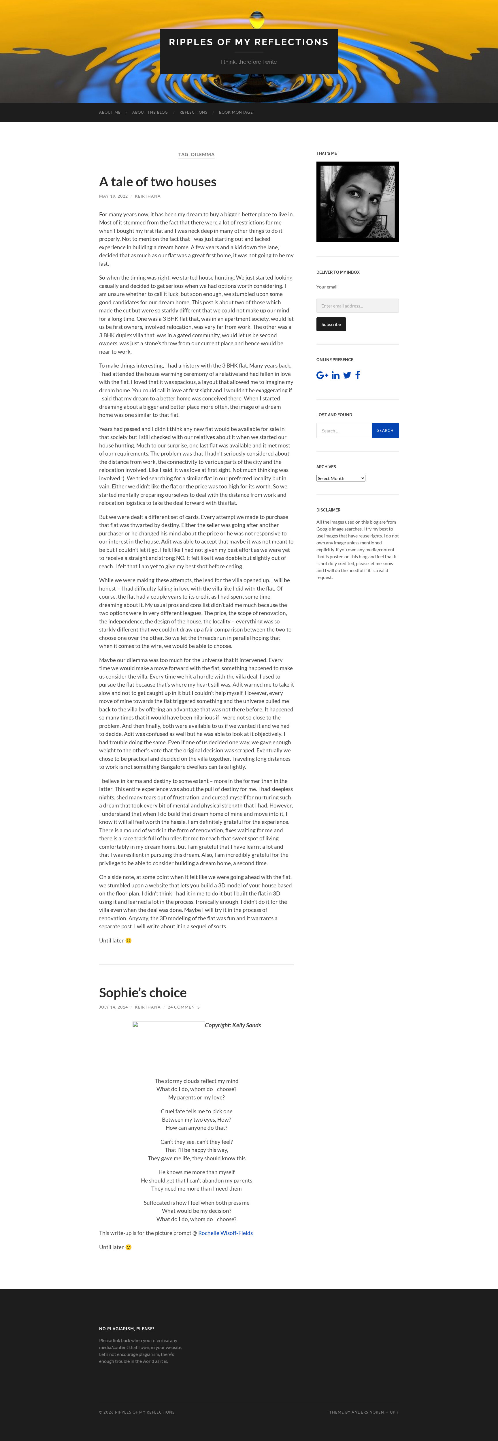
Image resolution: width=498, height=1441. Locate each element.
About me (110, 112)
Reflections (193, 112)
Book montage (236, 112)
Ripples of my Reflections (249, 42)
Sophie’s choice (143, 992)
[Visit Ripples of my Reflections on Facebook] (357, 376)
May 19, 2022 (113, 196)
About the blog (150, 112)
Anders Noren (368, 1412)
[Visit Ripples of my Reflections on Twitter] (347, 376)
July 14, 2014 (113, 1007)
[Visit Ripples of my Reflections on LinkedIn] (335, 376)
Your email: (327, 286)
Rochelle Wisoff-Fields (225, 1233)
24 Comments (184, 1007)
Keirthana (148, 196)
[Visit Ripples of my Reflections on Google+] (322, 376)
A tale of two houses (158, 181)
